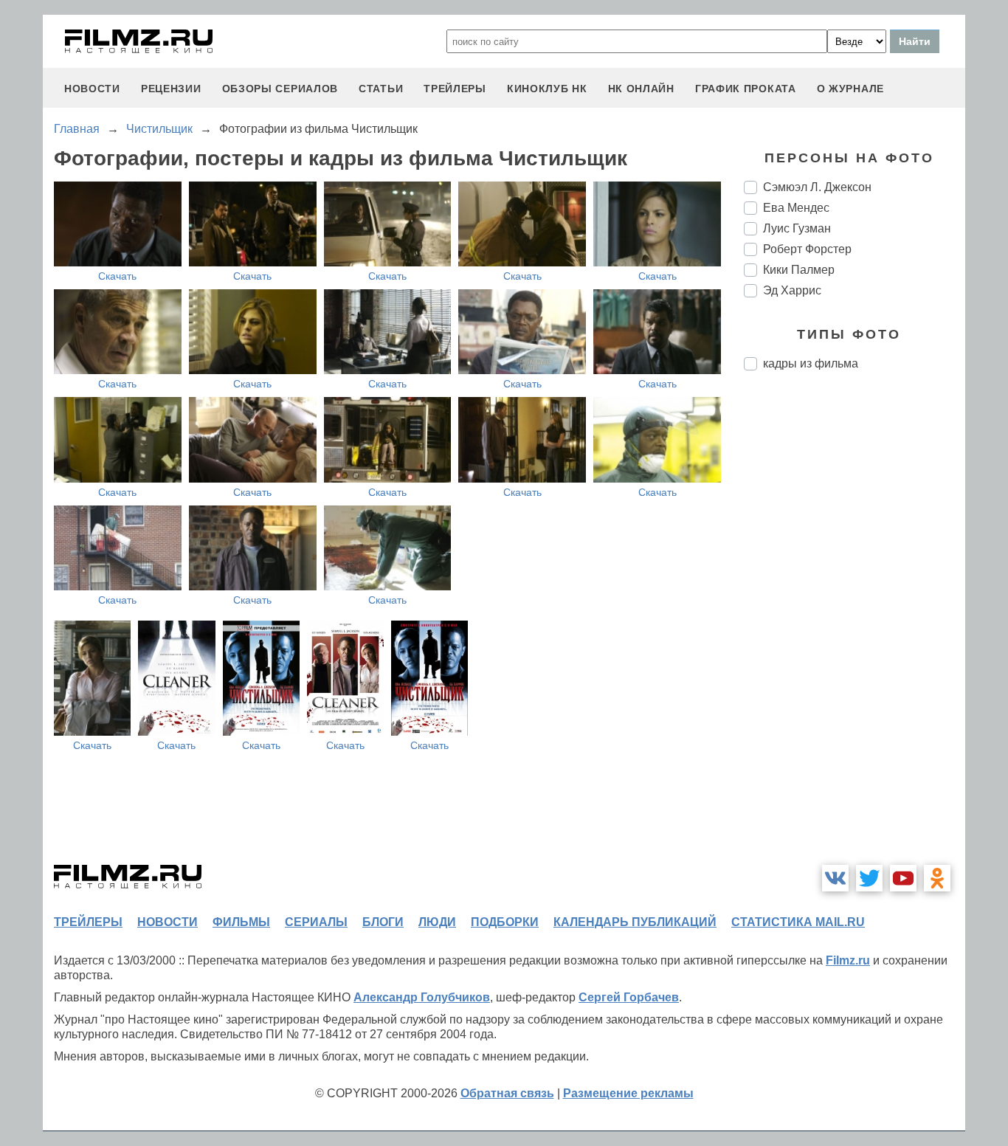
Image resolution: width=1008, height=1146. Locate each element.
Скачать (117, 276)
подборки (505, 922)
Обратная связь (507, 1093)
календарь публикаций (635, 922)
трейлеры (455, 88)
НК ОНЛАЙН (641, 88)
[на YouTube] (903, 878)
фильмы (241, 922)
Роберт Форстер (807, 249)
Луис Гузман (797, 228)
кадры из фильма (810, 363)
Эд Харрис (792, 290)
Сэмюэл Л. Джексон (817, 187)
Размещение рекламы (628, 1093)
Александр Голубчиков (421, 997)
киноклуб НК (547, 88)
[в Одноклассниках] (937, 878)
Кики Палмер (799, 269)
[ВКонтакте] (835, 878)
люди (437, 922)
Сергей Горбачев (629, 997)
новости (92, 88)
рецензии (171, 88)
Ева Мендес (796, 207)
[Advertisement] (854, 628)
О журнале (850, 88)
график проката (745, 88)
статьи (381, 88)
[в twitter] (869, 878)
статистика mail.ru (798, 922)
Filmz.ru (848, 960)
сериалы (316, 922)
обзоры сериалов (280, 88)
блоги (383, 922)
